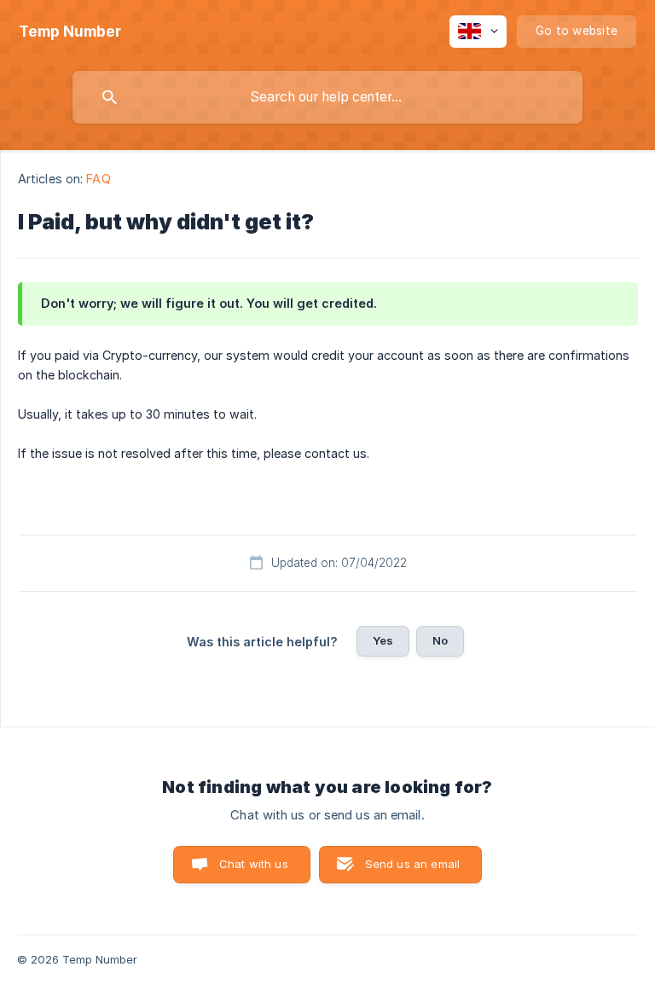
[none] (70, 31)
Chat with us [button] (253, 864)
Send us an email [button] (412, 864)
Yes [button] (383, 640)
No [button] (440, 640)
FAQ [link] (98, 178)
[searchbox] (327, 97)
